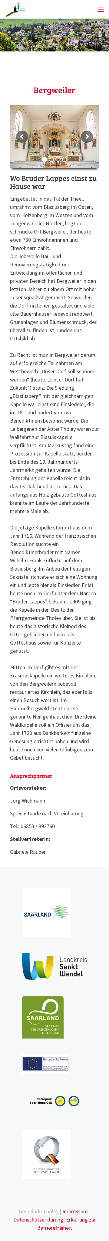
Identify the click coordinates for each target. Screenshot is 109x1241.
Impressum (75, 1211)
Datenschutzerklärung (38, 1219)
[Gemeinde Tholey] (15, 9)
